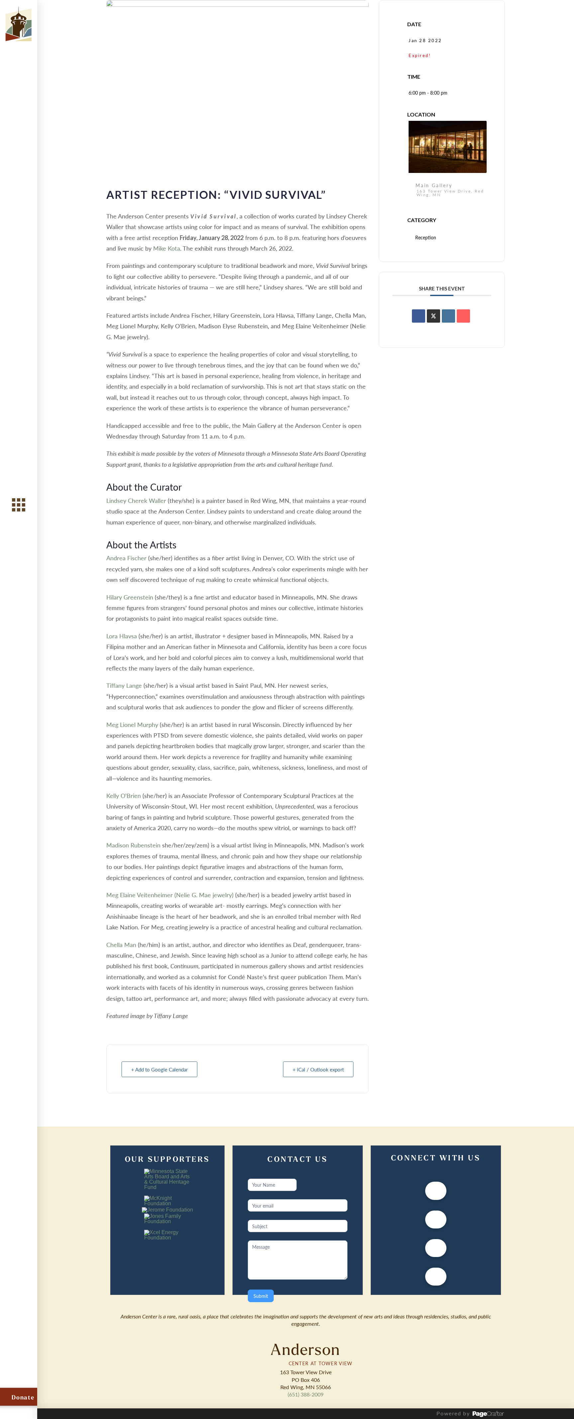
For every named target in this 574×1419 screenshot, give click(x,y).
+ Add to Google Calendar (159, 1069)
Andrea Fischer (126, 558)
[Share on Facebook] (418, 316)
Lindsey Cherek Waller (136, 500)
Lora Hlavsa (121, 636)
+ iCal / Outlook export (318, 1069)
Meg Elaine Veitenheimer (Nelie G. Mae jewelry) (170, 895)
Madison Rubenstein (134, 845)
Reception (425, 237)
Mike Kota (166, 248)
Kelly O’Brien (123, 795)
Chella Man (121, 944)
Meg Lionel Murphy (132, 724)
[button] (18, 504)
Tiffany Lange (124, 685)
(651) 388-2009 (306, 1394)
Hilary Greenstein (130, 597)
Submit (260, 1296)
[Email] (463, 316)
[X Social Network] (433, 316)
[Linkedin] (448, 316)
